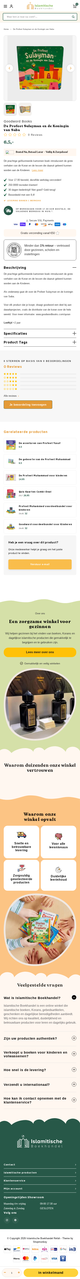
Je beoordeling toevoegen (28, 404)
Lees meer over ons (40, 652)
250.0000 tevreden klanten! (23, 185)
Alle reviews (10, 395)
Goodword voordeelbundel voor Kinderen (45, 524)
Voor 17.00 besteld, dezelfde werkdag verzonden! (34, 180)
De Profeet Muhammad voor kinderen (43, 475)
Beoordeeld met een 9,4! (21, 194)
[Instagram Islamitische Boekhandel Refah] (7, 1220)
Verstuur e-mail (40, 564)
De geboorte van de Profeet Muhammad (45, 459)
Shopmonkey (40, 1241)
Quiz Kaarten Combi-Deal (35, 491)
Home (6, 29)
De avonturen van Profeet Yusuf (40, 443)
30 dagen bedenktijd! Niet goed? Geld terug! (32, 189)
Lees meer (37, 170)
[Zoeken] (73, 16)
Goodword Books (18, 121)
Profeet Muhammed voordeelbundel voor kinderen (45, 508)
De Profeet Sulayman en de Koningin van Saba (33, 29)
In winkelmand (51, 1273)
